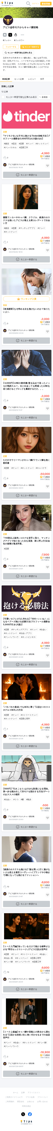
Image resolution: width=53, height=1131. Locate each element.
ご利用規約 (9, 1101)
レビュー (32, 79)
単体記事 (6, 79)
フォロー (7, 40)
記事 (23, 1092)
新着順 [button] (45, 97)
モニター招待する (32, 47)
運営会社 (20, 1101)
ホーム (15, 1092)
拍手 (42, 79)
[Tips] (7, 4)
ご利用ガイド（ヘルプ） (14, 1097)
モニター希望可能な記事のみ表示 (21, 97)
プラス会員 (30, 1097)
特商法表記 (26, 1106)
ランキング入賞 (28, 298)
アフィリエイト (34, 1092)
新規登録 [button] (46, 3)
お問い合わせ (42, 1101)
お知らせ (30, 1101)
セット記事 (19, 79)
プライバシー (42, 1097)
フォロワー (19, 40)
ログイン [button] (35, 3)
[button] (16, 35)
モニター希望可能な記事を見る (20, 53)
